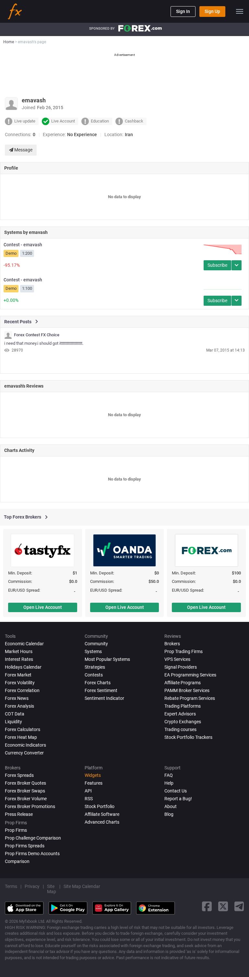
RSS (89, 798)
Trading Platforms (182, 706)
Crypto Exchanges (182, 721)
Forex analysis (19, 706)
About (170, 806)
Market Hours (18, 651)
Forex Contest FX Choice (36, 335)
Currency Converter (24, 752)
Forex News (17, 698)
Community (96, 643)
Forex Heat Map (21, 737)
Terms (11, 886)
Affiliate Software (102, 814)
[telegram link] (239, 906)
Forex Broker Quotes (25, 783)
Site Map (51, 889)
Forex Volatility (20, 682)
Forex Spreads (19, 775)
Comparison (17, 861)
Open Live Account (42, 607)
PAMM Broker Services (186, 690)
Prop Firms (16, 830)
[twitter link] (223, 906)
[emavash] (8, 335)
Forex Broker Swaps (25, 790)
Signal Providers (180, 667)
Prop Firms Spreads (24, 845)
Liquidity (13, 721)
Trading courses (180, 729)
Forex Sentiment (101, 690)
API (88, 790)
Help (168, 783)
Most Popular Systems (107, 659)
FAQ (168, 775)
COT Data (14, 713)
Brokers (172, 643)
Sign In (183, 11)
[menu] (239, 11)
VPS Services (177, 659)
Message (22, 149)
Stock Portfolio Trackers (188, 737)
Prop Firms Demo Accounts (32, 853)
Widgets (93, 775)
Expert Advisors (180, 713)
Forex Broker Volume (26, 798)
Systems (93, 651)
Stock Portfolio (99, 806)
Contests (94, 674)
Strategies (95, 667)
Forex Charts (98, 682)
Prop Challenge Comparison (33, 838)
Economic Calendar (24, 643)
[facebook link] (207, 906)
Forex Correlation (22, 690)
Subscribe (217, 265)
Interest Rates (19, 659)
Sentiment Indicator (104, 698)
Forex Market (18, 674)
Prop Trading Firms (183, 651)
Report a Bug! (178, 798)
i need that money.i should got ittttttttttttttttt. (43, 343)
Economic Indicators (25, 745)
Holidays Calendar (23, 667)
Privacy (32, 886)
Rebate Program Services (189, 698)
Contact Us (175, 790)
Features (93, 783)
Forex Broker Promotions (30, 806)
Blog (168, 814)
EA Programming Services (190, 674)
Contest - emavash (23, 244)
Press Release (19, 814)
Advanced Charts (102, 822)
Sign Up (212, 11)
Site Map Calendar (82, 886)
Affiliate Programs (182, 682)
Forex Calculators (22, 729)
